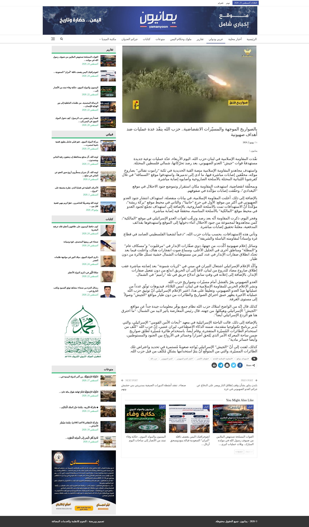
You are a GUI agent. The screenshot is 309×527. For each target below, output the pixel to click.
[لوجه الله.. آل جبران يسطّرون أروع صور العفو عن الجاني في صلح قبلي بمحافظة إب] (108, 176)
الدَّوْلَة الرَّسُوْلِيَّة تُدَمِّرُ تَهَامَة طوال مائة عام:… (78, 392)
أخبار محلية (235, 39)
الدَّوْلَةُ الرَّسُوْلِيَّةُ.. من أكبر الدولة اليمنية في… (78, 376)
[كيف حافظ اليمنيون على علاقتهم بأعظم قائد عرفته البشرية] (108, 230)
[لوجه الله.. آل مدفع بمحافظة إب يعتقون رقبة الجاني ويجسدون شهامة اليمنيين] (108, 161)
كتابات (146, 39)
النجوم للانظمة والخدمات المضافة (69, 521)
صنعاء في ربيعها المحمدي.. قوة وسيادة (81, 242)
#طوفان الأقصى (203, 359)
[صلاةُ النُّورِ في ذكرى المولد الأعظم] (108, 276)
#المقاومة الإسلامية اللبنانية (223, 359)
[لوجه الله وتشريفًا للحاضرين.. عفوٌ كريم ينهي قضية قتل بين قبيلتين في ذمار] (108, 207)
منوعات (160, 39)
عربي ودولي (216, 39)
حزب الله (153, 359)
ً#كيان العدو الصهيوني (185, 359)
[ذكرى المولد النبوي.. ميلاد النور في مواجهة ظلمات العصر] (108, 261)
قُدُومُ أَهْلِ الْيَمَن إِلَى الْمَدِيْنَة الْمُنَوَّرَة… (81, 438)
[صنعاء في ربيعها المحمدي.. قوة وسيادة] (108, 246)
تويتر (228, 3)
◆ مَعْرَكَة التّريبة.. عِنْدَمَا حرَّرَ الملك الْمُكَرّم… (78, 407)
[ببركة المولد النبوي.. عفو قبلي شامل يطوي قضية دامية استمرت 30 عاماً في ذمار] (108, 146)
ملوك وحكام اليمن (181, 39)
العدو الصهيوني (167, 359)
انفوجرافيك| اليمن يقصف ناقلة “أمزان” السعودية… (75, 72)
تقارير (200, 39)
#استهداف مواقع (243, 359)
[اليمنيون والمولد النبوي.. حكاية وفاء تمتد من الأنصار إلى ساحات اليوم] (145, 419)
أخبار (250, 406)
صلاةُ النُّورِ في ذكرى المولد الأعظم (83, 272)
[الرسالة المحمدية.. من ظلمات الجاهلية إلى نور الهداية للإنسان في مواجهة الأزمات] (108, 107)
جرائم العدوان (129, 39)
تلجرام (220, 3)
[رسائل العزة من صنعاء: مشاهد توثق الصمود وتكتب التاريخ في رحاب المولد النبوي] (108, 292)
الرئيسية (252, 39)
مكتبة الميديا (109, 39)
